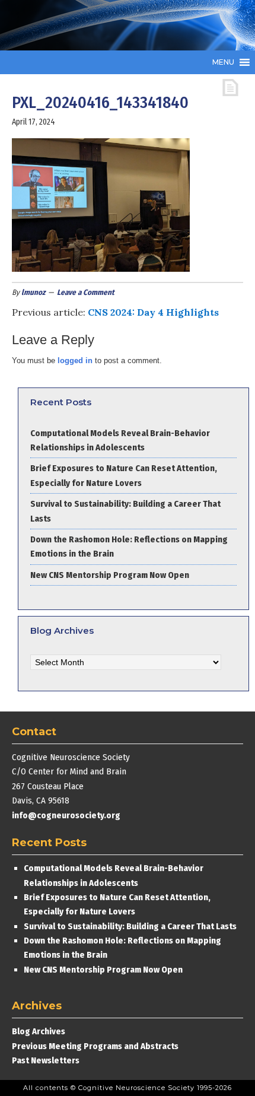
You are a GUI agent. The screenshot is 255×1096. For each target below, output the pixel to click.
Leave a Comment (85, 292)
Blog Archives (38, 1031)
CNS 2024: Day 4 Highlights (153, 312)
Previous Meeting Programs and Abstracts (95, 1046)
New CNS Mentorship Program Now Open (109, 575)
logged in (75, 360)
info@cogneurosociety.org (66, 815)
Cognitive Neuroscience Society (101, 25)
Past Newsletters (45, 1060)
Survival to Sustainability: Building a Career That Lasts (130, 926)
